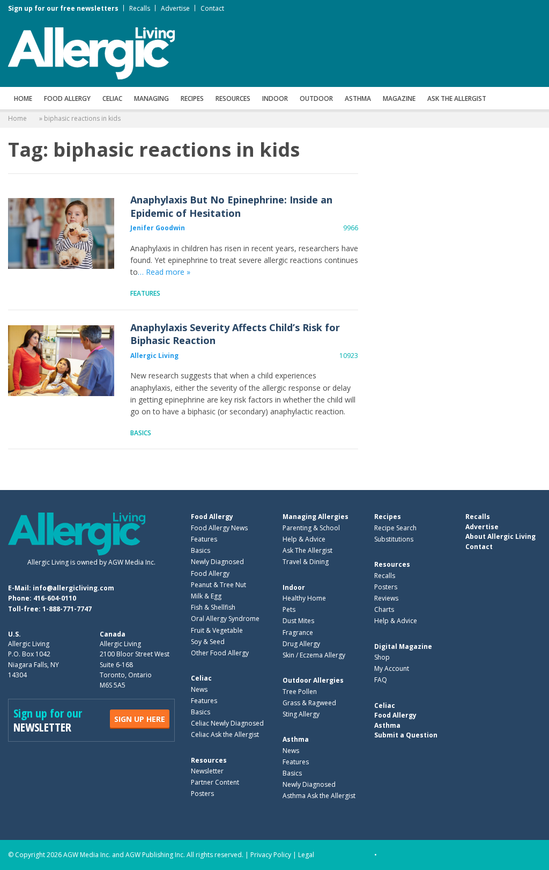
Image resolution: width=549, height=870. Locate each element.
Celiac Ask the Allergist (225, 734)
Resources (233, 98)
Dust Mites (298, 620)
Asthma (358, 98)
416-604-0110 (54, 598)
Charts (384, 609)
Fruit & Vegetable (217, 630)
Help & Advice (304, 539)
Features (145, 293)
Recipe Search (395, 527)
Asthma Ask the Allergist (319, 795)
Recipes (192, 98)
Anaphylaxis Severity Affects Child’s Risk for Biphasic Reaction (61, 361)
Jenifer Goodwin (157, 227)
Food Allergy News (219, 527)
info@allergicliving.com (73, 588)
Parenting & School (311, 527)
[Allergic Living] (91, 53)
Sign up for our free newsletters (63, 8)
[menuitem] (23, 98)
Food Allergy (67, 98)
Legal (306, 854)
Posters (202, 793)
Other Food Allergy (220, 652)
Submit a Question (405, 735)
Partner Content (215, 782)
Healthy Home (304, 598)
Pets (289, 609)
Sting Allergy (301, 714)
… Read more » (164, 272)
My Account (391, 668)
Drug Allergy (301, 643)
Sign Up (139, 719)
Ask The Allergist (307, 550)
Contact (212, 8)
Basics (140, 432)
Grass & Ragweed (309, 702)
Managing (151, 98)
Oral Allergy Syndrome (225, 618)
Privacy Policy (270, 854)
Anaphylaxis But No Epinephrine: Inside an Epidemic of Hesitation (61, 233)
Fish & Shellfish (213, 607)
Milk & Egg (206, 596)
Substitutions (393, 539)
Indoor (275, 98)
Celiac (112, 98)
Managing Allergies (315, 516)
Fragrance (298, 632)
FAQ (380, 679)
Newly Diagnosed (217, 561)
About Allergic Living (500, 536)
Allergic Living (154, 355)
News (199, 689)
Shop (382, 657)
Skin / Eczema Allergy (314, 655)
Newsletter (207, 771)
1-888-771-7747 (67, 608)
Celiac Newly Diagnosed (227, 723)
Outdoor (316, 98)
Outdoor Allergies (313, 680)
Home (23, 98)
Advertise (175, 8)
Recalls (139, 8)
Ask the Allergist (456, 98)
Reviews (386, 598)
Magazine (399, 98)
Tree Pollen (300, 691)
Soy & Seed (208, 641)
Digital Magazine (403, 646)
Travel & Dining (306, 561)
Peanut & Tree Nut (218, 584)
